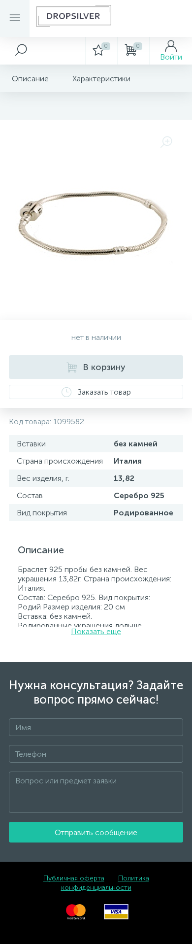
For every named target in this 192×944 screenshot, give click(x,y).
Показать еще (96, 631)
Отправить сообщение (96, 832)
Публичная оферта (73, 878)
